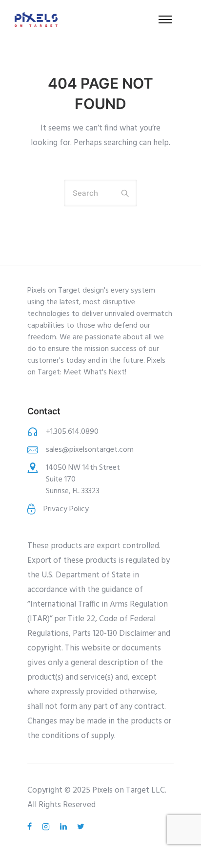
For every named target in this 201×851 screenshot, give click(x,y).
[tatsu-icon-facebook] (31, 826)
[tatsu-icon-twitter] (80, 826)
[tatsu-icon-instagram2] (47, 826)
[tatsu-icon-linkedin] (65, 826)
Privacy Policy (66, 509)
